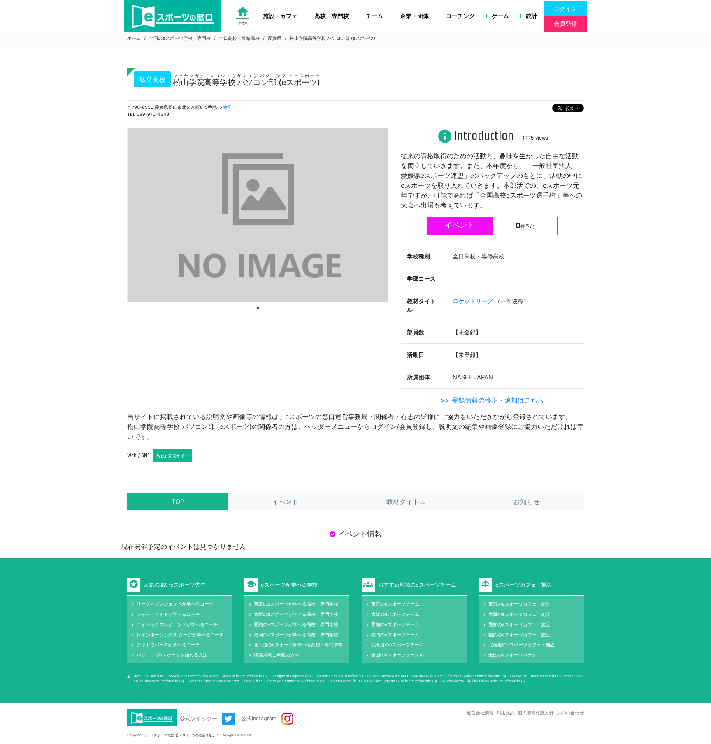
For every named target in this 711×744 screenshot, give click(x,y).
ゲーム (500, 15)
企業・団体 (414, 15)
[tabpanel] (257, 215)
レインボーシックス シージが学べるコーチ (180, 635)
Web (172, 455)
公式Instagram (259, 718)
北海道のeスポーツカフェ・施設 (521, 644)
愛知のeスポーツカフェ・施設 (519, 624)
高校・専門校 (331, 15)
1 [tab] (258, 308)
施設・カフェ (280, 15)
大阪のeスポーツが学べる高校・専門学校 (296, 614)
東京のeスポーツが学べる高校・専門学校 (296, 604)
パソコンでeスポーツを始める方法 (172, 655)
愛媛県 (274, 38)
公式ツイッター (199, 718)
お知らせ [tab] (527, 502)
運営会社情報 (480, 713)
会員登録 (565, 23)
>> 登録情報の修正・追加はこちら (492, 400)
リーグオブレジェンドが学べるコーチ (175, 604)
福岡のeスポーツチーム (395, 635)
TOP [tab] (177, 502)
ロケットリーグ (474, 300)
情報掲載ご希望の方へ (276, 655)
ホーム (134, 38)
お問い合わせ (570, 713)
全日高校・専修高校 (239, 38)
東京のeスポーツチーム (395, 604)
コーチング (460, 15)
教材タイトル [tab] (406, 502)
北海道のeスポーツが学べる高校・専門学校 (298, 644)
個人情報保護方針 (536, 713)
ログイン (565, 8)
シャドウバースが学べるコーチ (168, 644)
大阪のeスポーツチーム (395, 614)
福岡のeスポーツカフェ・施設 (519, 635)
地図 (227, 107)
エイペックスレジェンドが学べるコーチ (177, 624)
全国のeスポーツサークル (397, 655)
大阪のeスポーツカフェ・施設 (519, 614)
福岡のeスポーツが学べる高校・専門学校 (296, 635)
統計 (531, 15)
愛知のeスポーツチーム (395, 624)
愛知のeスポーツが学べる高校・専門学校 (296, 624)
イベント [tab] (285, 502)
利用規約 (506, 713)
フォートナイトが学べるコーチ (168, 614)
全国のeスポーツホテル (512, 655)
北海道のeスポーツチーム (397, 644)
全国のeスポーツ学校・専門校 (180, 38)
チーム (374, 15)
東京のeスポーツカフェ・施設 (519, 604)
